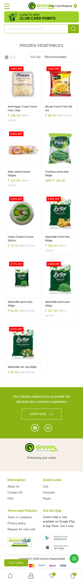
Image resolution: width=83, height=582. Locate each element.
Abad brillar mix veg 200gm (22, 367)
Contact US (15, 492)
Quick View (31, 99)
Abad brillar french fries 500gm (57, 238)
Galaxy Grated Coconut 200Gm (20, 238)
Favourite (49, 492)
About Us (13, 486)
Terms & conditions (20, 517)
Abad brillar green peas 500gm (57, 303)
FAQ (10, 498)
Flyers (47, 498)
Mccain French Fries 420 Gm (58, 108)
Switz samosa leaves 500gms (19, 173)
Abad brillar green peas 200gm (20, 303)
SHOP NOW (38, 414)
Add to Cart (14, 99)
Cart (45, 486)
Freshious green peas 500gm (57, 173)
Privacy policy (17, 523)
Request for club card (21, 529)
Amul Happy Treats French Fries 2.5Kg (22, 108)
